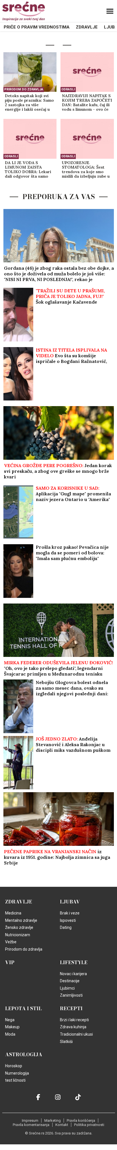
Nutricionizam (17, 935)
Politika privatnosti (89, 1125)
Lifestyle (73, 962)
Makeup (12, 1027)
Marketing (52, 1120)
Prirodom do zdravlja (23, 89)
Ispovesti (68, 920)
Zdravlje (87, 27)
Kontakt (61, 1125)
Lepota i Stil (23, 1008)
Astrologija (23, 1054)
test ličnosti (15, 1080)
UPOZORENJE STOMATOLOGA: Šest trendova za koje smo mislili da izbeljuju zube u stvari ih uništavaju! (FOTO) (86, 169)
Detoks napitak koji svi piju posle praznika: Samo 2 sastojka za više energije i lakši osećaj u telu (29, 102)
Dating (66, 927)
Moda (10, 1034)
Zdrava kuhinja (73, 1027)
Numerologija (17, 1073)
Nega (9, 1020)
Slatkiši (66, 1041)
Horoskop (13, 1066)
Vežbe (10, 942)
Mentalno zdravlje (21, 920)
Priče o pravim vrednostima (37, 27)
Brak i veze (70, 913)
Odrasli (68, 89)
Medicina (13, 913)
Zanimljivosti (71, 995)
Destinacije (70, 981)
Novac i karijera (73, 974)
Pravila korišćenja (81, 1120)
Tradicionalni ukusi (76, 1034)
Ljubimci (67, 988)
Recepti (71, 1008)
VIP (9, 962)
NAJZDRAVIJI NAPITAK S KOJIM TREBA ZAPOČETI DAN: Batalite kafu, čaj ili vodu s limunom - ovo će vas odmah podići (87, 102)
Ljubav (70, 901)
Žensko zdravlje (19, 927)
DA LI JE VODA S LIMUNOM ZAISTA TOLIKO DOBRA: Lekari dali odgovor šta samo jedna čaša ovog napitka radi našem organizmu (28, 169)
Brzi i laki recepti (74, 1020)
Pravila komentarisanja (31, 1125)
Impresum (30, 1120)
